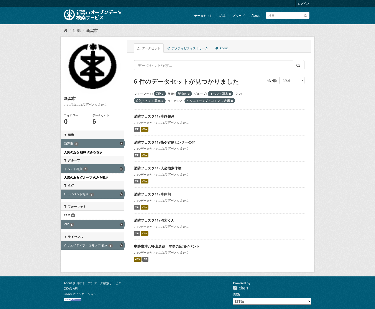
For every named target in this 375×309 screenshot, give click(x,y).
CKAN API (71, 288)
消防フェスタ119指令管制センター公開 (164, 142)
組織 (222, 15)
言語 (236, 294)
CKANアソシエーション (80, 294)
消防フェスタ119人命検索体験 (157, 167)
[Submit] (305, 15)
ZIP (137, 129)
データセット (203, 15)
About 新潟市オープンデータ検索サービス (92, 283)
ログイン (303, 3)
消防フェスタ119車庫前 (152, 194)
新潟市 (92, 30)
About (256, 15)
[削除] (163, 94)
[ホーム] (65, 30)
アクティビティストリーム (189, 48)
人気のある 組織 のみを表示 (83, 152)
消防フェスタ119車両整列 (154, 116)
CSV (144, 129)
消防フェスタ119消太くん (154, 220)
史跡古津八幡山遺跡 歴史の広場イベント (167, 246)
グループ (238, 15)
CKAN (240, 288)
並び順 (271, 80)
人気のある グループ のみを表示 (86, 177)
